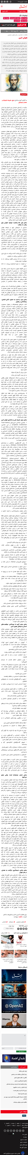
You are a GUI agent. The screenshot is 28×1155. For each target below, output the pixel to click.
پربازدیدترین (14, 1067)
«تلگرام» (20, 917)
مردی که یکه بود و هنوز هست (20, 1090)
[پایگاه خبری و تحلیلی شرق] (23, 6)
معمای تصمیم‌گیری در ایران (21, 1081)
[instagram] (20, 1131)
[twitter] (23, 929)
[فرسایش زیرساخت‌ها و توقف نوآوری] (14, 976)
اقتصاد (7, 1123)
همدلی (4, 922)
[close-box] (2, 25)
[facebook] (21, 929)
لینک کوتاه (11, 926)
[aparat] (11, 1131)
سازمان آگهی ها (23, 1147)
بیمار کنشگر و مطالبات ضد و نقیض (19, 1074)
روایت (13, 1125)
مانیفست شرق (23, 1142)
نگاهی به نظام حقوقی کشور (20, 1078)
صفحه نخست (24, 1123)
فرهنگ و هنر (23, 31)
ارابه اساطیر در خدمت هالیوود (20, 1087)
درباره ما (25, 1137)
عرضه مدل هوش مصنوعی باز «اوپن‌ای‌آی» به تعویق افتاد (14, 1011)
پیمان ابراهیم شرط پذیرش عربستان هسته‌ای (17, 1084)
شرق (13, 100)
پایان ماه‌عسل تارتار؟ (22, 1094)
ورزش (18, 1125)
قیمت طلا (6, 18)
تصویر (8, 1125)
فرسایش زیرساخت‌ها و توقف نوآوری (16, 982)
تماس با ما (24, 1134)
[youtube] (5, 1131)
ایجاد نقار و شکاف (23, 1071)
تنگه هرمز (16, 21)
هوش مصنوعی (20, 922)
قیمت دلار (24, 18)
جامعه (18, 1123)
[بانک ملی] (14, 1062)
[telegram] (26, 929)
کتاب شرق (5, 11)
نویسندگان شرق (23, 1145)
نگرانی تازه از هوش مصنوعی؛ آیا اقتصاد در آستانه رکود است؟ (15, 1026)
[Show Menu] (2, 5)
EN (7, 2)
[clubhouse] (8, 1131)
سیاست (13, 1123)
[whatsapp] (18, 929)
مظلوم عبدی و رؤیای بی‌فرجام (20, 1102)
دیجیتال (11, 922)
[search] (2, 1)
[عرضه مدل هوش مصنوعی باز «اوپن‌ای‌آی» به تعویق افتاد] (14, 1006)
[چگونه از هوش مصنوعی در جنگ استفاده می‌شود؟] (14, 991)
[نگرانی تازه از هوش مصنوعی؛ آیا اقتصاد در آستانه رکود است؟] (14, 1021)
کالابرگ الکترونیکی (15, 18)
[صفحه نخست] (10, 2)
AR (4, 2)
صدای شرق (25, 1127)
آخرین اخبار (23, 1067)
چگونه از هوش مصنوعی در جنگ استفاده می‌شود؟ (15, 997)
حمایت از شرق (23, 1140)
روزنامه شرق (23, 11)
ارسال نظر (21, 1051)
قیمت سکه (24, 21)
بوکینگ (24, 1115)
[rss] (23, 1131)
